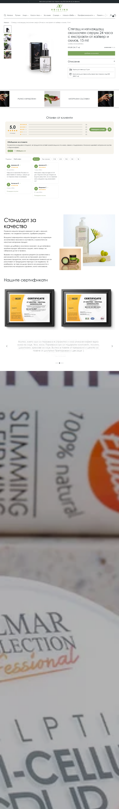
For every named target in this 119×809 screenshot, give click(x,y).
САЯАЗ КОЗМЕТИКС (76, 44)
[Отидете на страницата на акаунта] (110, 15)
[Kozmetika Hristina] (59, 8)
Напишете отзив (97, 129)
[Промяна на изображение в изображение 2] (7, 37)
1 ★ (78, 159)
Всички (36, 159)
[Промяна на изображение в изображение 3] (7, 46)
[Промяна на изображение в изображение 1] (7, 29)
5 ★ (54, 159)
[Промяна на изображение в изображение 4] (7, 55)
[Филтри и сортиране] (109, 129)
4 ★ (60, 159)
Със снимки (46, 159)
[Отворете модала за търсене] (5, 15)
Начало (6, 22)
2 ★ (72, 159)
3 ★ (66, 159)
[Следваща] (91, 1)
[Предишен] (28, 1)
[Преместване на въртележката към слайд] (59, 363)
